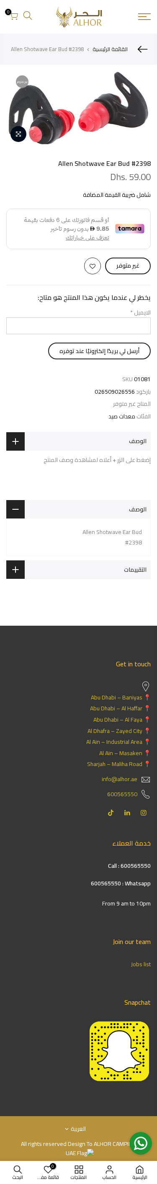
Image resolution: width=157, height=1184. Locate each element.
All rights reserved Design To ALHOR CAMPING (78, 1143)
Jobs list (141, 964)
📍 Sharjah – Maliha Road (119, 763)
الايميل (140, 312)
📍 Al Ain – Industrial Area (118, 741)
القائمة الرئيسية (110, 49)
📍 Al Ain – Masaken (125, 753)
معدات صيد (121, 416)
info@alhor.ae (119, 779)
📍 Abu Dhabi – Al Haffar (120, 708)
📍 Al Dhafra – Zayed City (119, 730)
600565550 (122, 794)
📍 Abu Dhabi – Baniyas (121, 697)
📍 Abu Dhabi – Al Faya (122, 719)
